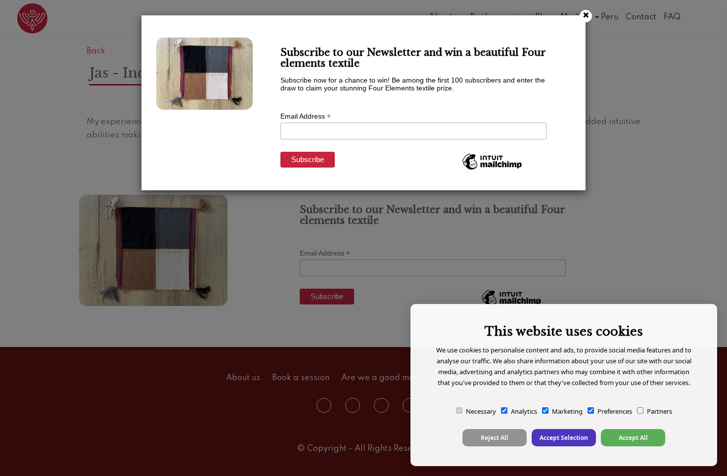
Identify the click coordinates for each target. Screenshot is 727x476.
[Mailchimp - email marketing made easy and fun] (492, 169)
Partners (659, 411)
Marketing (567, 411)
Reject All (494, 437)
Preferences (614, 411)
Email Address (305, 116)
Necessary (481, 411)
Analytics (524, 411)
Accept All (633, 437)
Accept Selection (564, 437)
